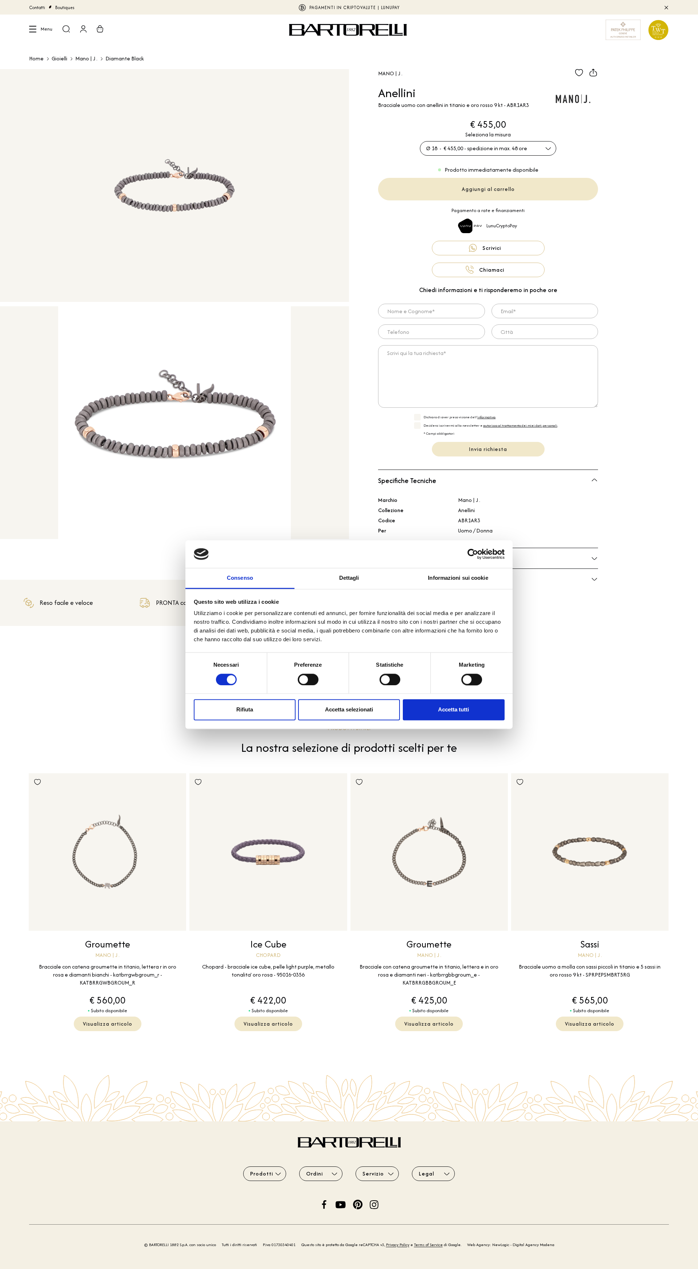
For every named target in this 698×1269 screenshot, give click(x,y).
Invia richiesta (488, 449)
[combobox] (488, 148)
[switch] (308, 679)
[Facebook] (324, 1204)
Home (36, 58)
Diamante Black (124, 58)
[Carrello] (100, 30)
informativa (486, 417)
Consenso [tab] (240, 578)
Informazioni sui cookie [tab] (458, 578)
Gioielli (59, 58)
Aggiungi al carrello (488, 189)
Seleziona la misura (488, 134)
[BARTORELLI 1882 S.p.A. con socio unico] (349, 30)
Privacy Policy (397, 1245)
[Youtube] (341, 1204)
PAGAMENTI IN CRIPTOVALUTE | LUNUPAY (354, 7)
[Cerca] (66, 30)
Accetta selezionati (349, 710)
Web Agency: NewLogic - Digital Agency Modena (510, 1245)
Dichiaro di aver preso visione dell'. (460, 417)
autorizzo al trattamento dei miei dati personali (520, 425)
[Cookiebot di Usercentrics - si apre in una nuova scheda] (473, 553)
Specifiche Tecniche (407, 481)
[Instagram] (374, 1204)
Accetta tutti (453, 710)
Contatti (37, 7)
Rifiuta (244, 710)
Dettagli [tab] (349, 578)
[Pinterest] (358, 1204)
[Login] (83, 30)
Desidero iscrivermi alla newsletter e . (491, 425)
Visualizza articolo (107, 1023)
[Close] (666, 7)
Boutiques (65, 7)
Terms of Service (428, 1245)
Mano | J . (86, 58)
